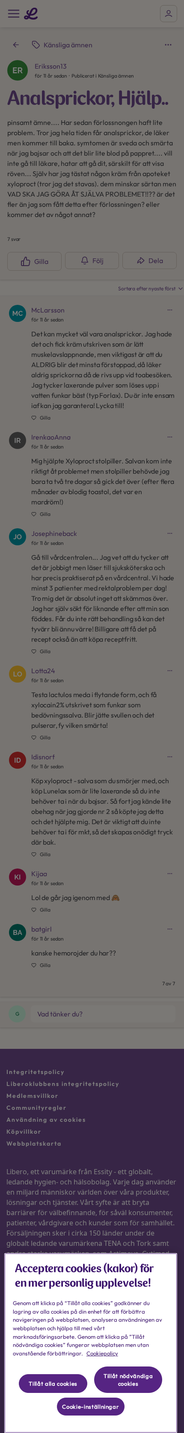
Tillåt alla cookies (53, 1383)
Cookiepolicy (102, 1353)
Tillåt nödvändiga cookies (128, 1379)
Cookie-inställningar (90, 1406)
